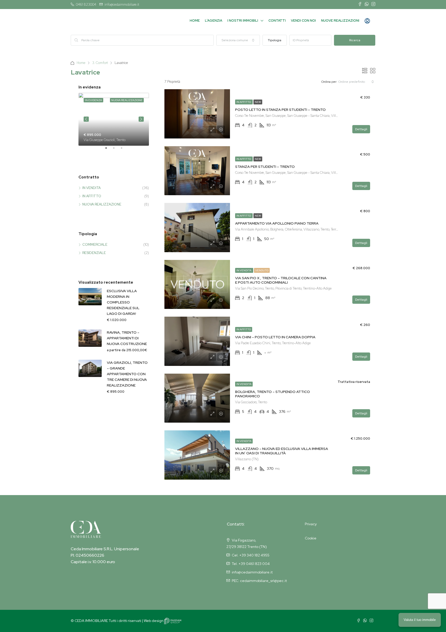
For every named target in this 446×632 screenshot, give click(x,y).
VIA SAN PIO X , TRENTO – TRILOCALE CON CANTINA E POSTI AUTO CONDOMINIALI (280, 280)
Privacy (311, 524)
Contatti (277, 20)
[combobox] (238, 40)
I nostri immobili (242, 20)
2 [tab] (116, 150)
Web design (154, 620)
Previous (86, 119)
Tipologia (274, 40)
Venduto (261, 270)
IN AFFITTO (243, 102)
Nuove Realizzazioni (340, 20)
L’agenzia (213, 20)
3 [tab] (124, 150)
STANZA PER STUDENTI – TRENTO (265, 166)
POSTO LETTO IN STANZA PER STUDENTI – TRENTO (280, 109)
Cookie (310, 538)
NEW (258, 102)
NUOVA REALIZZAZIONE (101, 204)
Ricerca (354, 40)
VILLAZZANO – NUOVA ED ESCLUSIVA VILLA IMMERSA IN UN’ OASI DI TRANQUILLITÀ (281, 450)
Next (141, 119)
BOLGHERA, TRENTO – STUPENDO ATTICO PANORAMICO (272, 393)
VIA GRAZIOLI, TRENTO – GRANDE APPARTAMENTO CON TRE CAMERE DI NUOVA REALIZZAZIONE (127, 374)
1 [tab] (108, 150)
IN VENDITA (244, 270)
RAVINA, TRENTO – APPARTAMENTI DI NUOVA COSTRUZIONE (127, 338)
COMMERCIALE (94, 244)
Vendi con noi (303, 20)
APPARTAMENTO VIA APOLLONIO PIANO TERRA (276, 223)
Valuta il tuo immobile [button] (420, 620)
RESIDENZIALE (94, 253)
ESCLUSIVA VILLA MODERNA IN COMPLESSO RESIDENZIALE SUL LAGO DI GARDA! (123, 302)
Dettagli (361, 129)
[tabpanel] (113, 119)
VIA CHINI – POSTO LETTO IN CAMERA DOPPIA (275, 337)
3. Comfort (100, 63)
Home (195, 20)
